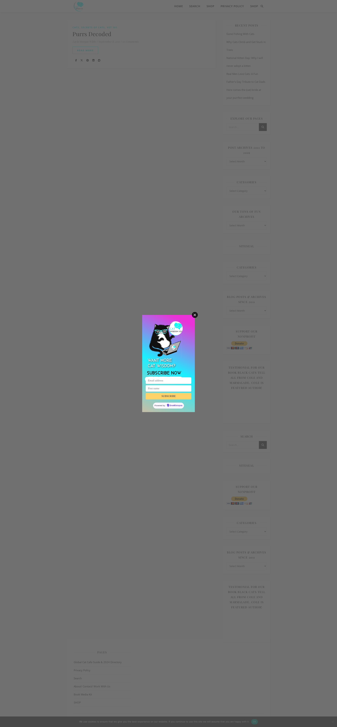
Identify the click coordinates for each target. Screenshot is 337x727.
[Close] (195, 315)
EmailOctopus (176, 405)
